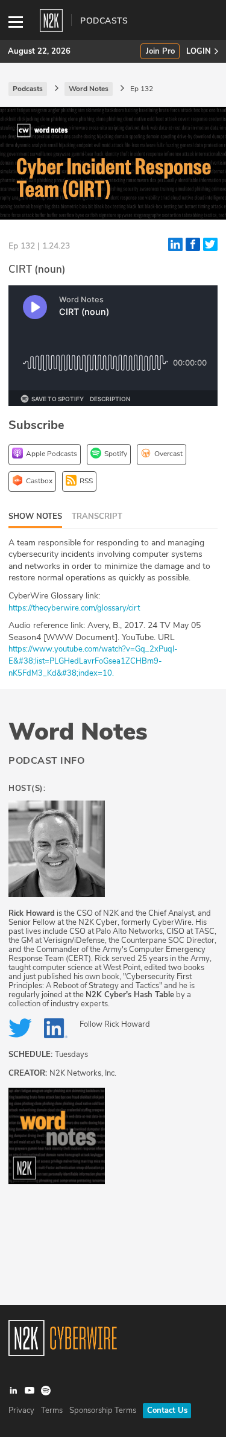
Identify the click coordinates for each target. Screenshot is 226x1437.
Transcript (97, 516)
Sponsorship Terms (102, 1410)
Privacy (21, 1410)
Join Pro (160, 52)
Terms (52, 1410)
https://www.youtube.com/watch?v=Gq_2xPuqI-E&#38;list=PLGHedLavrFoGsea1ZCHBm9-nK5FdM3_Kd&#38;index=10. (93, 661)
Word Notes (78, 731)
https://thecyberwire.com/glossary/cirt (74, 608)
